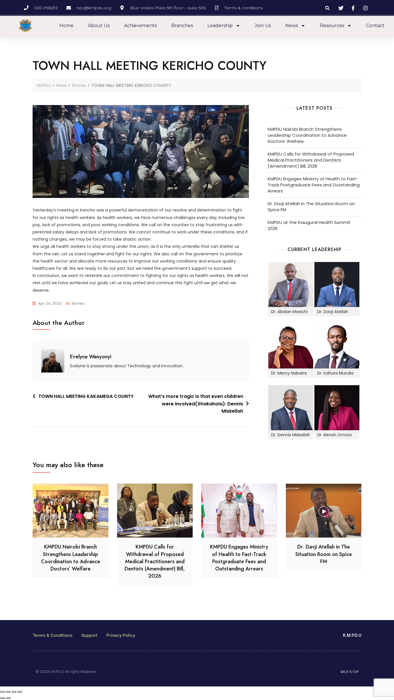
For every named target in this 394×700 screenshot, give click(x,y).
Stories (78, 303)
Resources (332, 25)
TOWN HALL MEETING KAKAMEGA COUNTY (86, 396)
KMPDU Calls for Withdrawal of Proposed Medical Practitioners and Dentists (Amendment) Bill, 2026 (311, 160)
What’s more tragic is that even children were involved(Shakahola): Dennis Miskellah (195, 403)
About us (99, 25)
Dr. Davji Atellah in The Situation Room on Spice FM (311, 207)
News (291, 25)
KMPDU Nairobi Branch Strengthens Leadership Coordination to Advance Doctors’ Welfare (307, 135)
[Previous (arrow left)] (2, 698)
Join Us (263, 25)
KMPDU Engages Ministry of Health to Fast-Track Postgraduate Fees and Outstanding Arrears (314, 185)
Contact (375, 25)
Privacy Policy (120, 635)
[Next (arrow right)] (8, 698)
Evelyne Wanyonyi (90, 356)
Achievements (140, 25)
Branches (182, 25)
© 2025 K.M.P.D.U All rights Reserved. (65, 671)
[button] (327, 7)
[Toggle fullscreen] (14, 691)
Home (66, 25)
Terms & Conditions (52, 635)
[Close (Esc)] (2, 691)
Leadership (220, 25)
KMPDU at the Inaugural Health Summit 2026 (309, 225)
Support (89, 635)
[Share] (8, 691)
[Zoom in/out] (19, 691)
